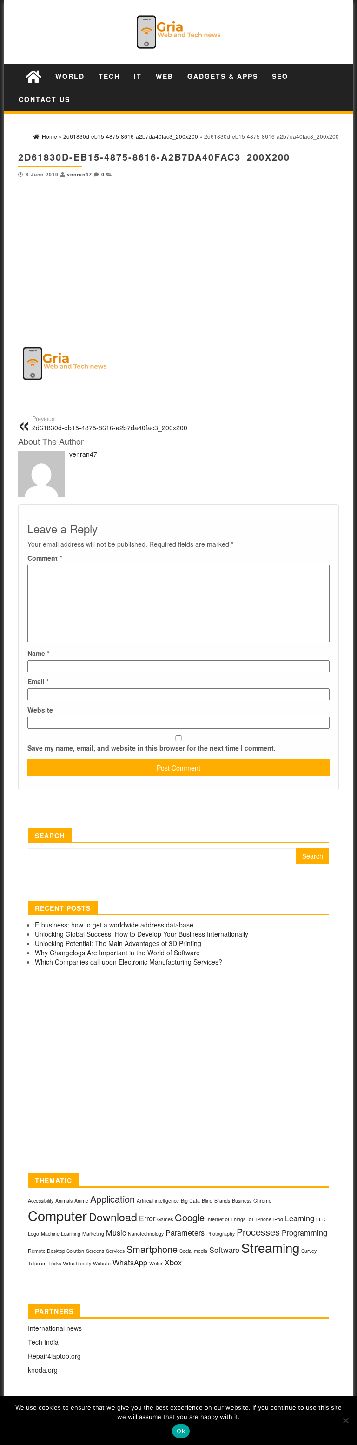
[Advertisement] (178, 247)
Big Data (190, 1200)
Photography (220, 1233)
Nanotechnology (146, 1233)
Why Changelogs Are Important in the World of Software (117, 952)
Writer (156, 1263)
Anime (81, 1200)
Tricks (54, 1263)
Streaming (270, 1247)
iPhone (263, 1219)
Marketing (93, 1233)
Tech (109, 76)
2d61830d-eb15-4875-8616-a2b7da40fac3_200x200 (109, 423)
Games (165, 1219)
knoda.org (43, 1369)
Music (116, 1232)
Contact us (44, 99)
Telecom (37, 1263)
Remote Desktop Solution (56, 1250)
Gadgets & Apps (222, 76)
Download (113, 1217)
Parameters (185, 1232)
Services (115, 1250)
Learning (299, 1218)
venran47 (79, 174)
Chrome (262, 1200)
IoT (250, 1219)
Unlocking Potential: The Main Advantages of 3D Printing (118, 943)
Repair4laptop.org (54, 1356)
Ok (181, 1431)
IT (138, 76)
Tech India (43, 1342)
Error (147, 1218)
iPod (278, 1219)
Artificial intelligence (158, 1200)
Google (190, 1217)
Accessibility (40, 1200)
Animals (64, 1200)
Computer (57, 1215)
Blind (207, 1200)
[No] (345, 1420)
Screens (95, 1250)
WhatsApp (129, 1262)
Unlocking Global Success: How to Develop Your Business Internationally (141, 934)
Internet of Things (225, 1219)
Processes (258, 1231)
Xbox (173, 1262)
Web (164, 76)
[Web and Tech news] (33, 76)
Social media (193, 1250)
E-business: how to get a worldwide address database (114, 924)
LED (321, 1219)
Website (40, 709)
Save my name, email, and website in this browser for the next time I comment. (151, 747)
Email (38, 681)
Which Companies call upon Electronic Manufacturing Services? (128, 961)
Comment (44, 558)
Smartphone (152, 1249)
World (70, 76)
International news (55, 1328)
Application (112, 1198)
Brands (222, 1200)
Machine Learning (60, 1233)
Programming (304, 1232)
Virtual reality (77, 1263)
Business (241, 1200)
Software (224, 1249)
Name (38, 653)
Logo (33, 1233)
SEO (280, 76)
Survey (309, 1250)
